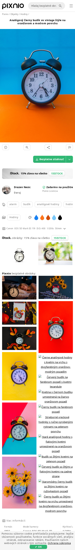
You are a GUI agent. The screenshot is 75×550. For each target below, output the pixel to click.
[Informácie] (5, 147)
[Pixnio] (13, 7)
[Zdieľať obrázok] (48, 147)
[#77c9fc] (54, 217)
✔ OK (38, 546)
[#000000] (60, 217)
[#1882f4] (36, 217)
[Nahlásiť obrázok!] (69, 147)
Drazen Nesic (22, 187)
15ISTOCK (60, 238)
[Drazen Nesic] (6, 193)
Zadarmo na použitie (59, 187)
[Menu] (71, 5)
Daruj (17, 192)
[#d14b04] (48, 217)
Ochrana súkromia (59, 543)
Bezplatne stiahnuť (51, 159)
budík (27, 204)
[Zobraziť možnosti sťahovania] (69, 159)
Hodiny (13, 217)
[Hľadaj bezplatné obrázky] (61, 5)
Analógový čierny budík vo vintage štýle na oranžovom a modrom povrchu (37, 21)
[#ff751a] (42, 217)
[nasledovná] (71, 81)
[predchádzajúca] (4, 81)
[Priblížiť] (26, 147)
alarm (13, 204)
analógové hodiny (48, 204)
